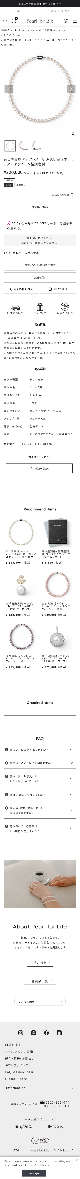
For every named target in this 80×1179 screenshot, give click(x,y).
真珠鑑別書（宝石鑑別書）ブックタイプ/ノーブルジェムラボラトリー (56, 553)
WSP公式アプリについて (40, 1119)
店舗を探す (40, 277)
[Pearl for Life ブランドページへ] (40, 21)
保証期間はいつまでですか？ (27, 794)
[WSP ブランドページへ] (20, 11)
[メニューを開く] (75, 21)
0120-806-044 (58, 1102)
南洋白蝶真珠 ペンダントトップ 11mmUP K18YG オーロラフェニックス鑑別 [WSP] (20, 607)
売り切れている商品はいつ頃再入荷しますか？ (25, 828)
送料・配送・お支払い (20, 1058)
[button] (66, 21)
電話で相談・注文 (23, 289)
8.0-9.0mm (12, 35)
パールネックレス (24, 30)
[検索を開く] (5, 21)
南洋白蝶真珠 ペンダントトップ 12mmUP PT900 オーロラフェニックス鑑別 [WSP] (56, 660)
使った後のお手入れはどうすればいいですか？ (24, 778)
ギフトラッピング (16, 1065)
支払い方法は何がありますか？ (29, 749)
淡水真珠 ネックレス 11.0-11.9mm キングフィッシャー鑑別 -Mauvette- (56, 607)
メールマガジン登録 (19, 1052)
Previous (9, 89)
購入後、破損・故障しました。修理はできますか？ (27, 810)
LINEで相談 (60, 289)
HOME (5, 30)
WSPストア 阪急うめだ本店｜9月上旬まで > (41, 3)
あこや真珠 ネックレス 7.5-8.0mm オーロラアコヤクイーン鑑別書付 (21, 553)
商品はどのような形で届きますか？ (31, 763)
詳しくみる (40, 962)
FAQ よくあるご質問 (19, 1072)
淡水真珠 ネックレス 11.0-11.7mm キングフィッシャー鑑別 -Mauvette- (20, 660)
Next (71, 89)
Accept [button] (34, 1173)
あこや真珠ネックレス (52, 30)
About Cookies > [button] (37, 1165)
